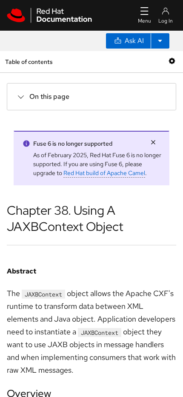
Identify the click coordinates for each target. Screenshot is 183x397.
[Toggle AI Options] (160, 41)
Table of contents (29, 62)
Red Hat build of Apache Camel (104, 173)
